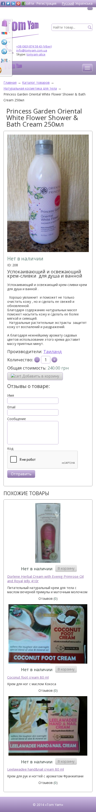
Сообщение (16, 419)
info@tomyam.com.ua (31, 50)
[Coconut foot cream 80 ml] (48, 634)
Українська (84, 3)
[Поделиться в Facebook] (3, 3)
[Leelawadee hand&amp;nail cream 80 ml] (48, 726)
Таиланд (52, 351)
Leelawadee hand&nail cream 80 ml (35, 769)
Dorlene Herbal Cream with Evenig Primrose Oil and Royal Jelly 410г (45, 578)
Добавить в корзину (40, 376)
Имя (10, 395)
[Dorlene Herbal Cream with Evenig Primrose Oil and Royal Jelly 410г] (48, 533)
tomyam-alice (36, 54)
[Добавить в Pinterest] (18, 3)
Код (10, 448)
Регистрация (46, 3)
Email (11, 407)
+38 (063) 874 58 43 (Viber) (34, 46)
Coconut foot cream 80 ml (28, 677)
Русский (68, 3)
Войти (29, 3)
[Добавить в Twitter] (8, 3)
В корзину (66, 568)
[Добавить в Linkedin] (13, 3)
